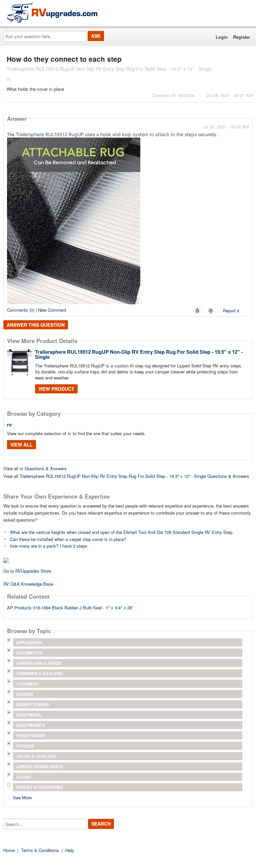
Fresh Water (30, 736)
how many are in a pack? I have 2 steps (48, 546)
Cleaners (27, 684)
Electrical (29, 715)
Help (69, 850)
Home (9, 850)
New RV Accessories (39, 787)
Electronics (30, 725)
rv (9, 424)
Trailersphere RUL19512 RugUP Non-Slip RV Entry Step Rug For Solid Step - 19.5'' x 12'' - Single (139, 354)
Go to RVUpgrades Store (27, 571)
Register (241, 37)
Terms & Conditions (40, 850)
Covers (24, 694)
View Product (56, 388)
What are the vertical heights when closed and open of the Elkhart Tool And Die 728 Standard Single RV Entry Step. (122, 532)
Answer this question (36, 324)
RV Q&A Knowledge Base (28, 584)
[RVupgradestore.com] (52, 12)
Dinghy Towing (32, 704)
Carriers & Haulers (39, 673)
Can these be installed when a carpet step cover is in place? (68, 539)
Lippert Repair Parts (39, 767)
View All (21, 444)
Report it (231, 310)
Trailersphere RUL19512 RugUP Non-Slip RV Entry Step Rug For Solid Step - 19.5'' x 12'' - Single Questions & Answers (134, 476)
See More (22, 797)
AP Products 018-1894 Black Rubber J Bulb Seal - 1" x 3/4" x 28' (70, 607)
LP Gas (23, 777)
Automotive (29, 653)
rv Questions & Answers (43, 468)
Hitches (25, 746)
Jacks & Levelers (36, 756)
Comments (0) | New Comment (36, 310)
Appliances (29, 642)
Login (222, 37)
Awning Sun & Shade (39, 663)
